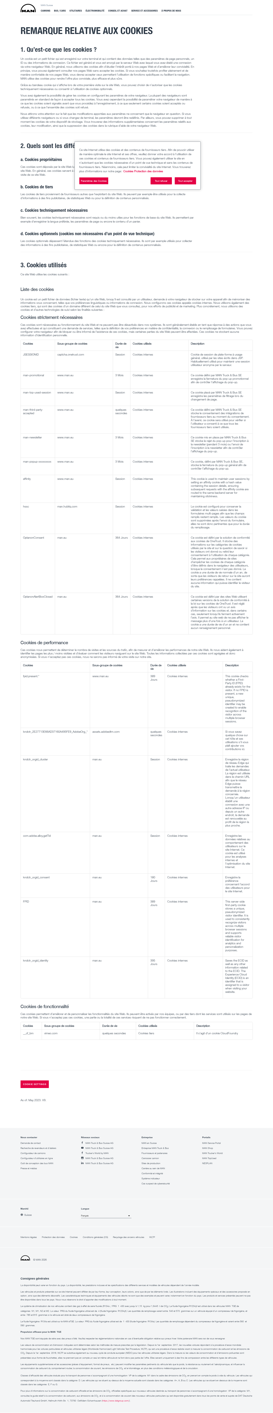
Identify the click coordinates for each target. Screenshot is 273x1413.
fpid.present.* (31, 676)
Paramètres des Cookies (94, 180)
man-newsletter (32, 437)
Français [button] (84, 1215)
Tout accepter (185, 180)
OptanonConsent (33, 537)
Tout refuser (161, 180)
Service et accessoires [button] (144, 10)
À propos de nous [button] (171, 10)
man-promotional (33, 375)
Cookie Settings (34, 1084)
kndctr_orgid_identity (35, 960)
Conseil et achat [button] (117, 10)
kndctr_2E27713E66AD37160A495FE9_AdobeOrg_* (55, 731)
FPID (26, 901)
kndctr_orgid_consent (36, 877)
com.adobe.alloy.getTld (37, 835)
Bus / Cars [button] (60, 10)
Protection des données (148, 171)
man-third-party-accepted (33, 411)
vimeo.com (51, 1033)
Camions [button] (45, 10)
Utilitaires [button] (76, 10)
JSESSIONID (31, 354)
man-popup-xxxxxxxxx (37, 461)
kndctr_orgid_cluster (35, 759)
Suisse (28, 1214)
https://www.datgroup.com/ (115, 1400)
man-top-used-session (37, 392)
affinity (27, 478)
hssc (26, 506)
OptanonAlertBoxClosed (37, 596)
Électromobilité (95, 10)
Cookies (128, 171)
